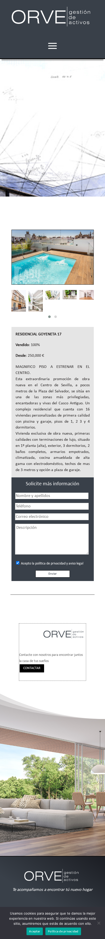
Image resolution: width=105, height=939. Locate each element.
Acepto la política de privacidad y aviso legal (51, 563)
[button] (49, 316)
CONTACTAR (32, 668)
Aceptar (34, 931)
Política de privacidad (63, 931)
